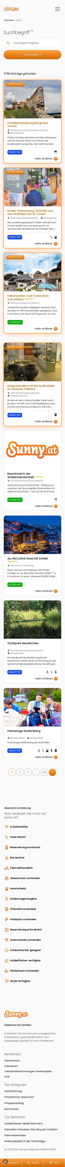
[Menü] (57, 9)
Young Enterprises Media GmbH (37, 1149)
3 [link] (28, 772)
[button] (5, 1161)
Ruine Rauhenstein (15, 1135)
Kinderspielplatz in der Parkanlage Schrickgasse (24, 1141)
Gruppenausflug (14, 1103)
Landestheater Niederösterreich (23, 1123)
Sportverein (11, 1109)
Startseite (9, 20)
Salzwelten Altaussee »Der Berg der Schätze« (31, 1129)
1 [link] (11, 772)
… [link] (36, 772)
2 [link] (20, 772)
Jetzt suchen (32, 54)
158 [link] (44, 772)
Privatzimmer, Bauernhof (19, 1097)
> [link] (52, 772)
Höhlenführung (13, 1091)
